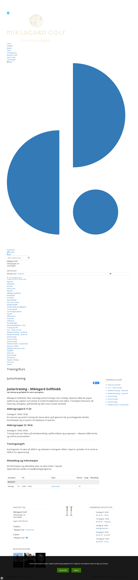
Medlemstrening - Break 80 (17, 332)
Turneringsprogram (14, 311)
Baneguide (11, 295)
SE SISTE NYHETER (19, 279)
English (9, 350)
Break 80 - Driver (102, 541)
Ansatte (10, 286)
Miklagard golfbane (14, 293)
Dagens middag (13, 360)
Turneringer (11, 60)
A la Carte (10, 362)
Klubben (10, 46)
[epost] (110, 274)
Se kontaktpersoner (15, 278)
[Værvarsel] (8, 12)
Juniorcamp (56, 486)
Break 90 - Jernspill (103, 535)
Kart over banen (13, 302)
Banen (9, 48)
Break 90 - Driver (102, 515)
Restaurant (11, 355)
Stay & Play (11, 57)
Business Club (12, 55)
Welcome (10, 353)
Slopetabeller (12, 300)
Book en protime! (114, 385)
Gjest (9, 50)
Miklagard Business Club (16, 348)
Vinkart (9, 364)
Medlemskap (11, 304)
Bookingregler (12, 323)
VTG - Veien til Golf (14, 330)
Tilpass (76, 570)
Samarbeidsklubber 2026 (16, 325)
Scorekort (10, 298)
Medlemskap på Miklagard (16, 307)
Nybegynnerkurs (102, 528)
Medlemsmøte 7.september (17, 344)
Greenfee (10, 318)
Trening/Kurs (12, 53)
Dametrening (12, 341)
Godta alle (63, 570)
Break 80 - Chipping (103, 522)
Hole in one (11, 288)
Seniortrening (12, 339)
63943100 (21, 274)
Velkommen (11, 316)
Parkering (10, 321)
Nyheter (10, 281)
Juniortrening (11, 337)
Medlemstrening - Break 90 (17, 334)
